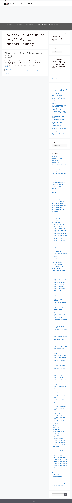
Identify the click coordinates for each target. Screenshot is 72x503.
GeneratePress (46, 501)
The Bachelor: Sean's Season (60, 415)
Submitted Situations (53, 24)
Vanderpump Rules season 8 (60, 469)
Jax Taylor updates (58, 451)
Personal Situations (29, 24)
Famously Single (56, 427)
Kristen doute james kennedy (18, 70)
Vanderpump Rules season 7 (60, 467)
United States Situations (58, 218)
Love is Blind (54, 192)
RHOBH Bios (55, 256)
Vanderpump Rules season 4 (60, 463)
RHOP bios (55, 260)
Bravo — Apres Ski (56, 169)
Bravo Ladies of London (57, 171)
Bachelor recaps (55, 160)
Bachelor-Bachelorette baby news (59, 164)
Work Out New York (57, 470)
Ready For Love (56, 429)
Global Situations (19, 24)
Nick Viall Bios (57, 244)
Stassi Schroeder (56, 446)
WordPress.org (55, 78)
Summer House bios (57, 264)
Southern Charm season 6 (59, 444)
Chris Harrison (57, 390)
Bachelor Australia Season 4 (60, 288)
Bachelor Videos (55, 162)
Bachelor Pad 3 (57, 343)
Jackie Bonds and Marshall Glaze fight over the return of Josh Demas (59, 116)
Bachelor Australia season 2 (60, 284)
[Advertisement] (36, 14)
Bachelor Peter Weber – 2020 (60, 344)
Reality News (55, 220)
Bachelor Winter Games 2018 (60, 346)
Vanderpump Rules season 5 (60, 465)
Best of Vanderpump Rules (60, 450)
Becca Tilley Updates (58, 272)
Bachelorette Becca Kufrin (59, 375)
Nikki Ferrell (57, 413)
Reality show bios (56, 222)
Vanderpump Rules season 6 (58, 483)
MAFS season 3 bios (57, 251)
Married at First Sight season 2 (60, 197)
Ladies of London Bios (58, 249)
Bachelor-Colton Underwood (60, 355)
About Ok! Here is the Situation (41, 24)
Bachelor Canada (57, 290)
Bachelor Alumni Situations (59, 270)
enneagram (56, 215)
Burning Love (57, 388)
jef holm (53, 190)
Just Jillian (55, 247)
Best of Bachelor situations (58, 166)
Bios (56, 404)
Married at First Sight (56, 194)
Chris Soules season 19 (58, 425)
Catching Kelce (56, 423)
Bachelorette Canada (58, 377)
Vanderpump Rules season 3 (60, 461)
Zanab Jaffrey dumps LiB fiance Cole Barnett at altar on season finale (59, 133)
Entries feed (54, 74)
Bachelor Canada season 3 (61, 292)
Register (53, 71)
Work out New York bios (58, 266)
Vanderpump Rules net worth (60, 455)
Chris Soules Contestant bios (60, 238)
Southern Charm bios (58, 438)
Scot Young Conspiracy (58, 184)
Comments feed (55, 76)
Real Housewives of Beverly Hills (59, 201)
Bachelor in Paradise (58, 317)
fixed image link (55, 188)
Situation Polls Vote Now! (57, 478)
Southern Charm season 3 (59, 440)
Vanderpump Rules (57, 448)
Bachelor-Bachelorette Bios (59, 224)
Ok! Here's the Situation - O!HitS (21, 4)
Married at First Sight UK (58, 199)
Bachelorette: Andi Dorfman (60, 386)
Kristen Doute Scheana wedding (30, 70)
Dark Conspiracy (56, 180)
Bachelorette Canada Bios (60, 379)
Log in (53, 73)
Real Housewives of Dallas (58, 203)
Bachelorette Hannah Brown (60, 381)
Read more (6, 66)
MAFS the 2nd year (57, 196)
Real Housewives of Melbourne (59, 205)
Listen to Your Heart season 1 (60, 393)
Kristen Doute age (9, 70)
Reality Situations (56, 268)
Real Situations (55, 211)
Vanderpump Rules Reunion (60, 457)
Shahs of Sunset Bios (57, 262)
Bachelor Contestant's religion (60, 305)
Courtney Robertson (58, 392)
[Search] (66, 494)
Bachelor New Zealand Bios (60, 233)
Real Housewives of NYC (57, 207)
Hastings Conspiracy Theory (59, 182)
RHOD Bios (55, 258)
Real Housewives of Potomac (58, 209)
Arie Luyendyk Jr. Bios (57, 156)
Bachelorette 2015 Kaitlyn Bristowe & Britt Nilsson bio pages (61, 365)
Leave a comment (9, 73)
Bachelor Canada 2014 (59, 294)
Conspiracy (54, 178)
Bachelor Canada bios (57, 158)
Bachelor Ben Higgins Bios (59, 228)
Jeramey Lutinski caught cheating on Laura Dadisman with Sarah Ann (59, 90)
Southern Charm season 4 (59, 442)
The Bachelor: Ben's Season (60, 406)
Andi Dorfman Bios (58, 226)
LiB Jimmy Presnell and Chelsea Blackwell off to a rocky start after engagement (59, 99)
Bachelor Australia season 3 (60, 286)
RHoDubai (54, 472)
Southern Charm (56, 433)
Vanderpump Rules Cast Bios (60, 453)
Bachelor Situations (8, 24)
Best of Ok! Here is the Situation (10, 28)
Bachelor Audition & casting (60, 282)
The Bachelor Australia (59, 399)
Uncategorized (8, 69)
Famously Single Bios (57, 246)
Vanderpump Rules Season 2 (60, 459)
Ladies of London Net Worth (59, 177)
